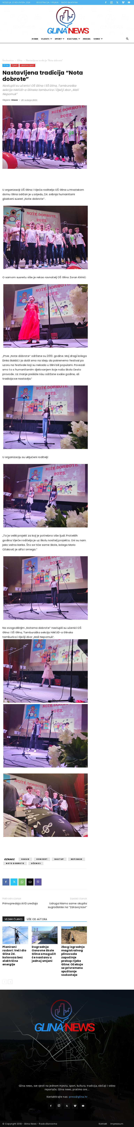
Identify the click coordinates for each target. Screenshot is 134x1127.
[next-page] (10, 982)
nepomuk (76, 859)
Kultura (72, 38)
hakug (25, 859)
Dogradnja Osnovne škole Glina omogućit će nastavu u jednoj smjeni (44, 954)
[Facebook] (105, 2)
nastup (59, 859)
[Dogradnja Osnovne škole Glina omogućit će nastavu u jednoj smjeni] (44, 935)
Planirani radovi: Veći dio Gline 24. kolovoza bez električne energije (14, 955)
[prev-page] (4, 982)
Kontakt (103, 1123)
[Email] (30, 881)
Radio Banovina (69, 2)
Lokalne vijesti (27, 65)
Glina (20, 60)
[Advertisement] (67, 50)
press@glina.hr (78, 1096)
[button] (127, 39)
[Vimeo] (123, 2)
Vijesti (45, 38)
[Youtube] (129, 2)
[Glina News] (67, 20)
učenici (36, 863)
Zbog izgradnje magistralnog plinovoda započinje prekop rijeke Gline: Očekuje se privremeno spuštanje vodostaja (73, 961)
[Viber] (38, 881)
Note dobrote (15, 863)
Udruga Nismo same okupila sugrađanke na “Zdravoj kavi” (67, 905)
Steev (14, 100)
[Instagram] (111, 2)
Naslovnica (8, 60)
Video (97, 38)
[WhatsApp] (21, 881)
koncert (41, 859)
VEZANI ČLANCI (13, 919)
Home (35, 38)
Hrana (87, 38)
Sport (58, 38)
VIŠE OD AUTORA (37, 919)
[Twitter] (117, 2)
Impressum (116, 1123)
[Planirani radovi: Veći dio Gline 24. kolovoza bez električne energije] (15, 935)
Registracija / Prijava (47, 2)
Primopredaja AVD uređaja (20, 903)
